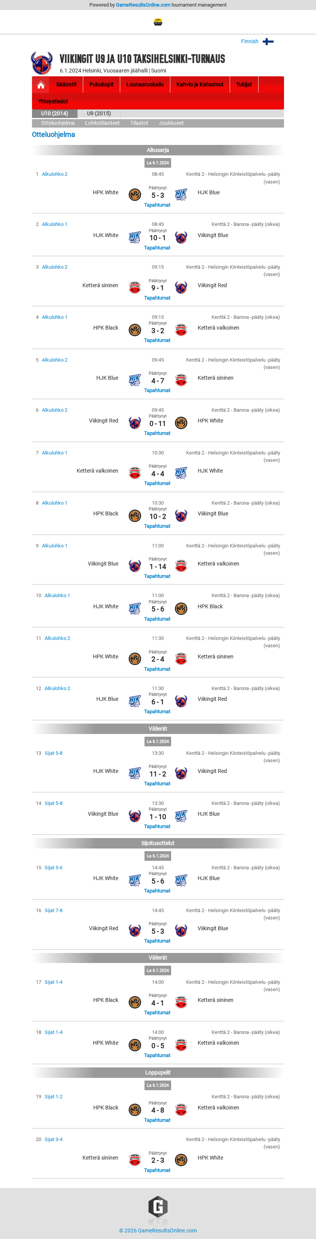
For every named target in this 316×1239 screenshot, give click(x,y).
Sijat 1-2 (53, 1096)
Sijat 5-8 (53, 753)
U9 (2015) (99, 113)
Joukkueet (171, 123)
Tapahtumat (157, 205)
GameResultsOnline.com (143, 5)
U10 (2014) (54, 113)
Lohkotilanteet (102, 123)
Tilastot (139, 123)
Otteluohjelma (58, 123)
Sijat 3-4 (53, 1139)
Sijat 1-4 (53, 982)
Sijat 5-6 (53, 867)
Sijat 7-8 (53, 910)
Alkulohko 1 (54, 224)
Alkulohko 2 (54, 174)
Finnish (250, 41)
